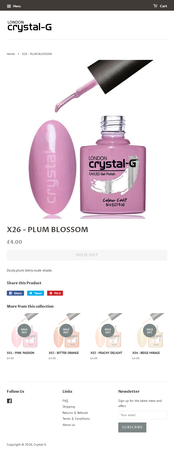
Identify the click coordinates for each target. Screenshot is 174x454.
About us (69, 425)
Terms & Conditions (76, 419)
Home (11, 54)
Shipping (69, 407)
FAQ (65, 401)
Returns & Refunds (75, 413)
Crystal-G (40, 444)
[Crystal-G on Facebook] (9, 402)
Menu (16, 6)
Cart (163, 6)
